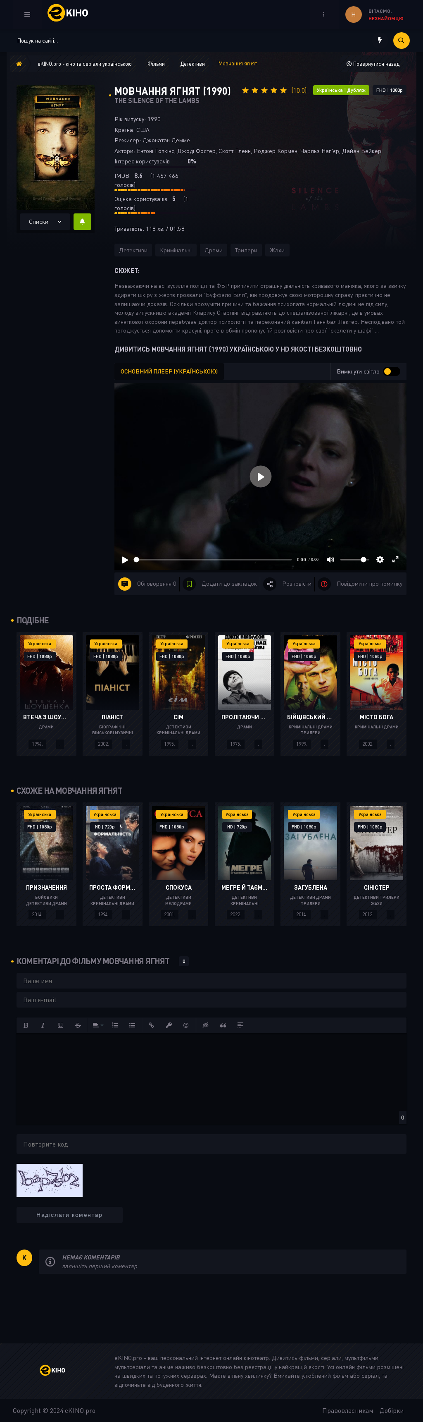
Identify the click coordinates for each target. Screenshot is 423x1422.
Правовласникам (347, 1410)
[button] (26, 1025)
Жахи (277, 250)
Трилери (246, 250)
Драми (213, 250)
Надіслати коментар (69, 1214)
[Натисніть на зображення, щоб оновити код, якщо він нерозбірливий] (50, 1179)
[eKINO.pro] (59, 1371)
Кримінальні (176, 250)
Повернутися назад (375, 63)
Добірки (392, 1410)
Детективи (133, 250)
